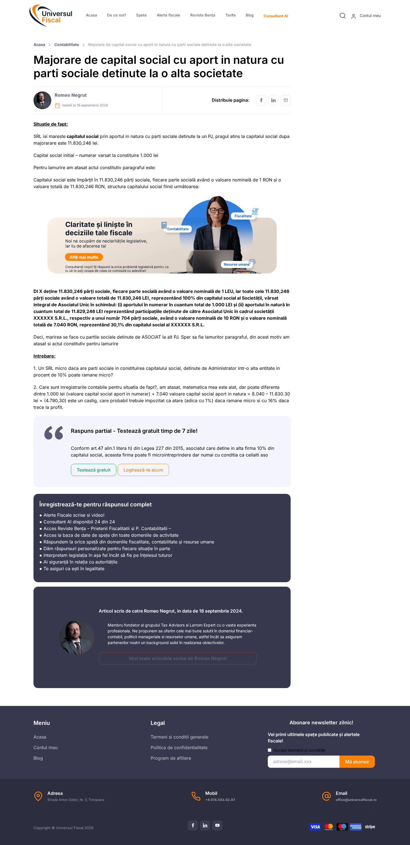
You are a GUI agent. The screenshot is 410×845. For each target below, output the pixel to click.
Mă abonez (357, 761)
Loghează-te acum (143, 470)
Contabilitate (66, 44)
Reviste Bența (202, 15)
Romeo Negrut (71, 95)
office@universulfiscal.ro (356, 800)
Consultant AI (276, 16)
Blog (250, 15)
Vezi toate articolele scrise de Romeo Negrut (177, 658)
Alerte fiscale (168, 15)
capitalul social (82, 136)
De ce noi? (116, 15)
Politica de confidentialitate (179, 747)
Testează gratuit (93, 470)
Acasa (91, 15)
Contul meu (370, 15)
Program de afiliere (171, 758)
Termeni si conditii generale (179, 736)
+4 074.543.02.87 (220, 800)
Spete (141, 15)
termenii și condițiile (306, 750)
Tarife (230, 15)
